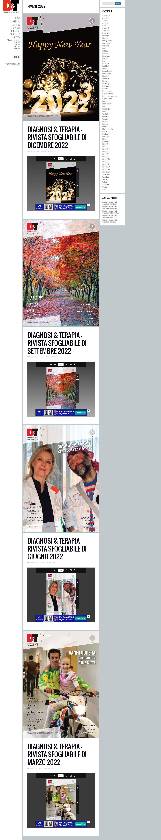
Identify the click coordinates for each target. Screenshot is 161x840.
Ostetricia (105, 126)
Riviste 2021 (105, 161)
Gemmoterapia (106, 73)
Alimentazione (106, 15)
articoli (104, 25)
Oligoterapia (105, 116)
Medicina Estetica (107, 91)
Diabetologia (105, 45)
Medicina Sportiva (107, 98)
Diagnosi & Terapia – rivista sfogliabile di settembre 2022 (57, 343)
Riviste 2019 (105, 156)
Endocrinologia (106, 56)
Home (17, 18)
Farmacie (16, 28)
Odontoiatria (105, 114)
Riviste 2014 (17, 42)
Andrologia (105, 20)
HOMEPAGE (105, 78)
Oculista (104, 111)
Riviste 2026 (106, 172)
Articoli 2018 (106, 30)
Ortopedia (105, 124)
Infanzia (104, 81)
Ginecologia (105, 76)
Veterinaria (105, 187)
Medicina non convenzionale (110, 96)
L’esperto (16, 24)
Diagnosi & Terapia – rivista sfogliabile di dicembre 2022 (57, 137)
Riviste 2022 (53, 151)
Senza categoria (106, 174)
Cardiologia (105, 35)
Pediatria (104, 131)
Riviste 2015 (17, 44)
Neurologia (105, 101)
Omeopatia (105, 119)
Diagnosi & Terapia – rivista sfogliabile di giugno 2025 (109, 216)
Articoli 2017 (105, 28)
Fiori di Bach (105, 66)
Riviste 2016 (17, 46)
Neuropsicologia (106, 103)
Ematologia (105, 53)
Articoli (16, 21)
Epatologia (105, 58)
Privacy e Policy (16, 65)
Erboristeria (105, 63)
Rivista (17, 37)
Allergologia (105, 18)
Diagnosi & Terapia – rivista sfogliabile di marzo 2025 (109, 221)
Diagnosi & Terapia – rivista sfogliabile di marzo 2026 (109, 203)
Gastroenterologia (107, 71)
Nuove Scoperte (106, 109)
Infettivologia (106, 83)
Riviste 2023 (106, 167)
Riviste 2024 (106, 169)
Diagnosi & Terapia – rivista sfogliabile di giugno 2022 (57, 549)
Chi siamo (15, 31)
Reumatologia (106, 136)
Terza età (104, 179)
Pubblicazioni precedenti (13, 40)
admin (44, 151)
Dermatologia (106, 43)
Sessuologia (105, 177)
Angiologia (105, 23)
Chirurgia (105, 38)
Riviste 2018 (105, 154)
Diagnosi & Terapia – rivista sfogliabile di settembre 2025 (110, 212)
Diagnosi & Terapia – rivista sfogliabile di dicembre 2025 (110, 207)
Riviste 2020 (106, 159)
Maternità (105, 88)
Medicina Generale (107, 93)
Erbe (103, 61)
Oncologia (105, 121)
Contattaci (15, 34)
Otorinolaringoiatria (107, 129)
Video (103, 189)
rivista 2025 (105, 141)
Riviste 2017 (17, 49)
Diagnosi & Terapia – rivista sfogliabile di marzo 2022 (57, 754)
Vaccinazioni (105, 184)
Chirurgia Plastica (107, 40)
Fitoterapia (105, 68)
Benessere (105, 33)
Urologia (104, 182)
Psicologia (105, 134)
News (103, 106)
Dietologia (105, 51)
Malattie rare (106, 86)
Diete (103, 48)
